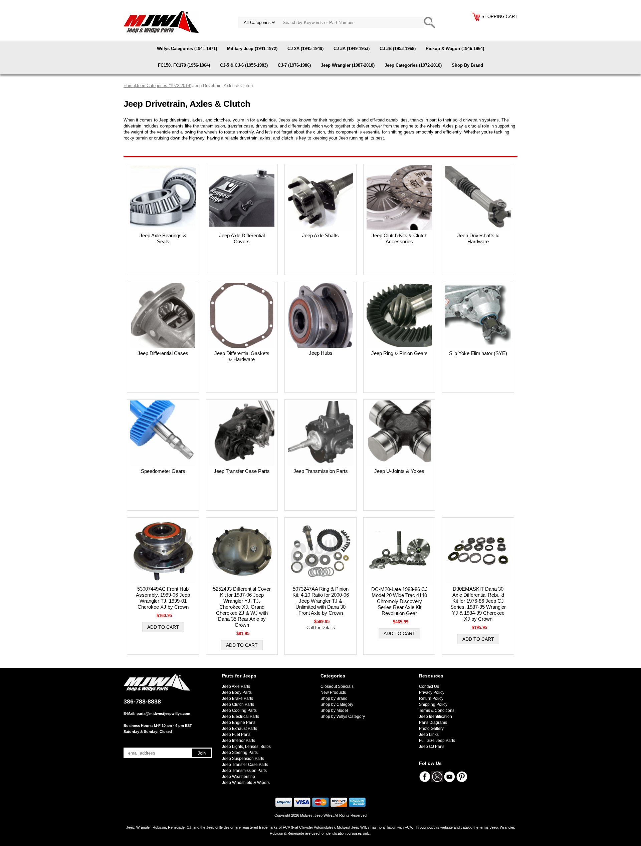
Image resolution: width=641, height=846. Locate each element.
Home (129, 85)
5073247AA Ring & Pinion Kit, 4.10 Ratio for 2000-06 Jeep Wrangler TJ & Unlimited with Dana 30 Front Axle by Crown (320, 601)
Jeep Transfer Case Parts (242, 471)
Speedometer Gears (163, 471)
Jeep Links (429, 734)
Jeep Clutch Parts (238, 704)
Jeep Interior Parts (238, 740)
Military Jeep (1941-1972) (252, 48)
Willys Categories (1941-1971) (187, 48)
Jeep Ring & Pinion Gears (399, 353)
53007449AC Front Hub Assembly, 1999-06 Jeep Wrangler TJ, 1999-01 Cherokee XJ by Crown (163, 598)
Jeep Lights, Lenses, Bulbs (246, 746)
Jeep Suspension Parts (243, 758)
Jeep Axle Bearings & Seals (163, 238)
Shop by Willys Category (342, 716)
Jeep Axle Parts (236, 686)
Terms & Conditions (436, 710)
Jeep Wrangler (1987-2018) (348, 65)
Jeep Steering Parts (240, 752)
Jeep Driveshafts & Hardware (478, 238)
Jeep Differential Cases (163, 353)
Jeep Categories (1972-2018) (413, 65)
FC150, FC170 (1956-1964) (184, 65)
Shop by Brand (334, 698)
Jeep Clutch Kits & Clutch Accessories (399, 238)
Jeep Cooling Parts (239, 710)
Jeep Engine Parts (238, 722)
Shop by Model (334, 710)
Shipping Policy (433, 704)
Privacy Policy (431, 692)
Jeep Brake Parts (237, 698)
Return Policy (431, 698)
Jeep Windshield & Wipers (246, 782)
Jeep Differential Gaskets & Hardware (241, 356)
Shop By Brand (467, 65)
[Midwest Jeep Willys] (161, 21)
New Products (333, 692)
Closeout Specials (337, 686)
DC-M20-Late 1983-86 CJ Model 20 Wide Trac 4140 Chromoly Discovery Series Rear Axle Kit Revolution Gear (399, 601)
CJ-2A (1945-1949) (305, 48)
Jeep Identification (435, 716)
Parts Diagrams (433, 722)
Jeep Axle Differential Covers (242, 238)
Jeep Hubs (321, 353)
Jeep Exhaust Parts (239, 728)
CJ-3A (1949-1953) (352, 48)
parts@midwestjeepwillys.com (163, 714)
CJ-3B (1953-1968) (398, 48)
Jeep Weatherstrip (238, 776)
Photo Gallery (431, 728)
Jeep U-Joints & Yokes (399, 471)
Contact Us (429, 686)
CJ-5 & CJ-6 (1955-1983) (244, 65)
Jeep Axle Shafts (320, 235)
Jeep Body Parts (237, 692)
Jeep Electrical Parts (240, 716)
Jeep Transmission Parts (320, 471)
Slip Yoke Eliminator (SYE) (478, 353)
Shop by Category (336, 704)
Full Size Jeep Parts (437, 740)
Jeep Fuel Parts (236, 734)
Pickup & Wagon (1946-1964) (455, 48)
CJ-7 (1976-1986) (294, 65)
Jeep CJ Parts (431, 746)
